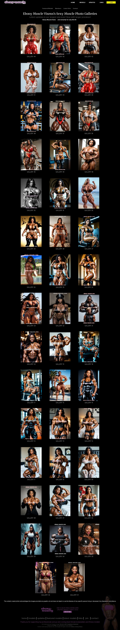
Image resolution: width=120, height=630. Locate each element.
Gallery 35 (31, 172)
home (24, 618)
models (32, 618)
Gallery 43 (60, 56)
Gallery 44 (31, 56)
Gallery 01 (74, 595)
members (58, 8)
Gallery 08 (31, 518)
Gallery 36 (88, 133)
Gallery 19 (60, 364)
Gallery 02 (45, 595)
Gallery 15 (89, 402)
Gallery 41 (31, 95)
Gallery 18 (89, 364)
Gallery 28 (60, 249)
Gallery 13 (60, 441)
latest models (70, 618)
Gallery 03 (88, 556)
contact (75, 8)
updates (41, 618)
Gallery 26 (31, 287)
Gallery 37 (60, 133)
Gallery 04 (60, 556)
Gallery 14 (31, 441)
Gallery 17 (31, 402)
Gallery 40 (60, 95)
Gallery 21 (89, 326)
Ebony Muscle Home (49, 20)
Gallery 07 (60, 518)
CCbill (54, 625)
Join (111, 2)
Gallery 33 (89, 172)
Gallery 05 (31, 556)
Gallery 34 (60, 172)
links (80, 618)
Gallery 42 (88, 56)
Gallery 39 (88, 95)
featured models (47, 8)
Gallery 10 (60, 479)
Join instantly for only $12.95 (66, 20)
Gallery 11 (31, 479)
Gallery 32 (31, 210)
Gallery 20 (31, 364)
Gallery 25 (60, 287)
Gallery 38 (31, 133)
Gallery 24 (88, 287)
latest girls (67, 8)
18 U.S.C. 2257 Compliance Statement (69, 624)
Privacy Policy (78, 626)
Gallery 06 (88, 518)
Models (82, 2)
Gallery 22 (60, 326)
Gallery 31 (60, 210)
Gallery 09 (88, 479)
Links (102, 2)
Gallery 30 (88, 210)
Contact (73, 626)
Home (73, 2)
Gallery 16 (60, 402)
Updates (92, 2)
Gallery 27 (89, 249)
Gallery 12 (89, 441)
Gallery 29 (31, 249)
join (86, 618)
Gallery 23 (31, 326)
